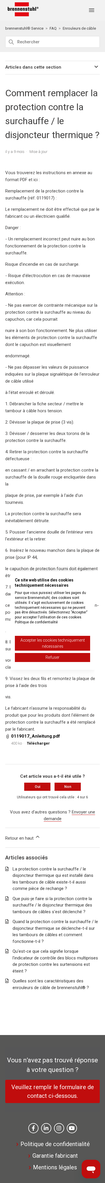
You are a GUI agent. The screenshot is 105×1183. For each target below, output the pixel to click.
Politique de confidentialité (55, 1144)
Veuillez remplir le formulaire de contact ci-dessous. (52, 1091)
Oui (37, 787)
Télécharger (38, 743)
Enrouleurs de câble (79, 28)
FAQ (53, 28)
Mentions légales (55, 1167)
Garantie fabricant (55, 1155)
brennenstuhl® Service (24, 28)
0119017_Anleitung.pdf (35, 736)
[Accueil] (21, 14)
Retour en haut (20, 838)
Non (67, 787)
